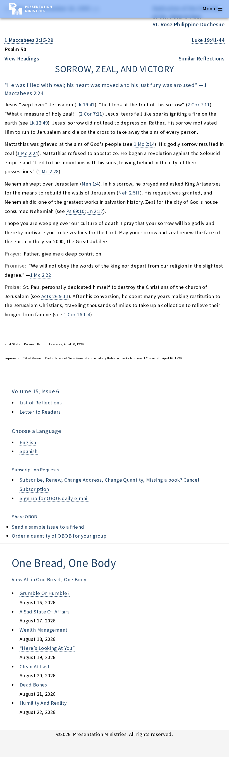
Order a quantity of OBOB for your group (59, 536)
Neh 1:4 (90, 184)
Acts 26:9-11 (54, 296)
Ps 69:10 (75, 211)
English (28, 442)
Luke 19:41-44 (208, 40)
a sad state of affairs (45, 611)
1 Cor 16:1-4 (77, 314)
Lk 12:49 (38, 122)
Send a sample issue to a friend (48, 527)
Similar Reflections (202, 58)
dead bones (33, 684)
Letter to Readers (40, 412)
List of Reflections (41, 402)
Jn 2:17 (95, 211)
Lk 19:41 (85, 104)
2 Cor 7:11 (198, 104)
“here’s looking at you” (47, 648)
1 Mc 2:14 (144, 144)
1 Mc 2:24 (27, 153)
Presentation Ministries (38, 8)
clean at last (35, 666)
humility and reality (43, 703)
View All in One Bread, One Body (49, 579)
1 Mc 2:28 (48, 171)
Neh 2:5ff (129, 192)
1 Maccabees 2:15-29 (28, 40)
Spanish (29, 451)
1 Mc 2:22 (40, 275)
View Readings (21, 58)
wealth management (43, 630)
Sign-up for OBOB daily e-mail (54, 498)
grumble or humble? (45, 593)
